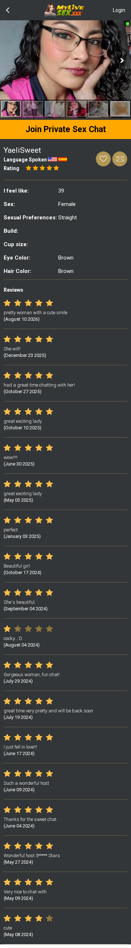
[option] (11, 109)
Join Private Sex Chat (65, 129)
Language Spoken (25, 160)
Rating (11, 168)
